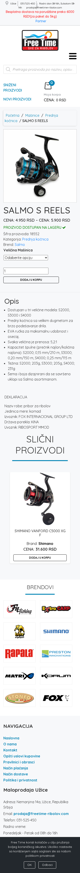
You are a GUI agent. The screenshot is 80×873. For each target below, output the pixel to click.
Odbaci (47, 865)
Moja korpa (52, 94)
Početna (12, 115)
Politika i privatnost (20, 780)
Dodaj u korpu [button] (40, 557)
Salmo (20, 244)
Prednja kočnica (35, 239)
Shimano (45, 543)
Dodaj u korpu (31, 279)
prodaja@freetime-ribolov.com (41, 813)
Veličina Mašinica (18, 250)
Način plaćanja (15, 768)
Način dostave (15, 774)
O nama (10, 744)
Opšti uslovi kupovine (21, 756)
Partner (41, 21)
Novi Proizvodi (17, 99)
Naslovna (11, 738)
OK (29, 865)
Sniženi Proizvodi (12, 87)
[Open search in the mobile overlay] (40, 71)
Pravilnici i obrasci (19, 762)
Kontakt (10, 750)
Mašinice (32, 115)
